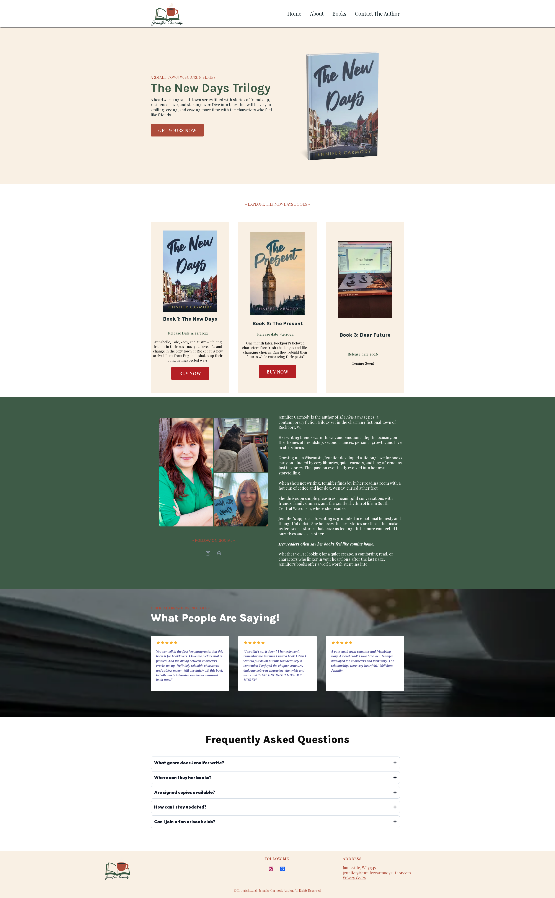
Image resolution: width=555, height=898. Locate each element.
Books (339, 13)
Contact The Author (377, 13)
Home (294, 13)
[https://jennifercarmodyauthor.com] (167, 13)
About (317, 13)
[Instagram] (208, 553)
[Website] (219, 553)
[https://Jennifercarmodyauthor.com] (156, 870)
